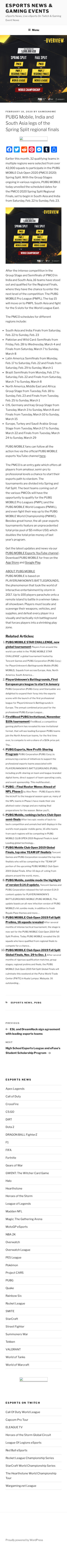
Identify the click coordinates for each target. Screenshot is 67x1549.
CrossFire (12, 1104)
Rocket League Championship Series (30, 1458)
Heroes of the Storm (19, 1196)
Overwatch (13, 1242)
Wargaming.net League (21, 1485)
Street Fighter (15, 1326)
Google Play (32, 562)
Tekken (10, 1341)
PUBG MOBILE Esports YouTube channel (32, 553)
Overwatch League (18, 1250)
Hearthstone (14, 1188)
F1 (7, 1142)
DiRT (9, 1119)
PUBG (38, 1002)
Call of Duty (13, 1096)
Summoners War (17, 1334)
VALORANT (13, 1349)
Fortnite (11, 1157)
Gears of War (14, 1165)
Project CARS (15, 1272)
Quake (10, 1288)
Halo (9, 1181)
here (42, 456)
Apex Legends (15, 1088)
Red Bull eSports (16, 1450)
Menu (35, 30)
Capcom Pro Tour (17, 1419)
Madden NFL (14, 1211)
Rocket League (15, 1303)
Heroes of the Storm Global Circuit (28, 1435)
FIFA (9, 1150)
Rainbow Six (14, 1295)
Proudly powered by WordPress (24, 1539)
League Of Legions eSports (24, 1442)
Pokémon (12, 1265)
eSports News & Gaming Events (29, 8)
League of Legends (18, 1203)
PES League (13, 1257)
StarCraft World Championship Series (30, 1465)
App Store (12, 562)
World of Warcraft (17, 1365)
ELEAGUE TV (14, 1427)
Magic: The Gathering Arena (24, 1219)
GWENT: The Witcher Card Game (27, 1173)
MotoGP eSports (17, 1226)
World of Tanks (15, 1357)
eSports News (22, 1002)
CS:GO (10, 1112)
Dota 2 (10, 1127)
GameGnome (47, 111)
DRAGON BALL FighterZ (21, 1134)
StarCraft (12, 1319)
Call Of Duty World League (23, 1412)
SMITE (10, 1311)
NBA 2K (11, 1234)
